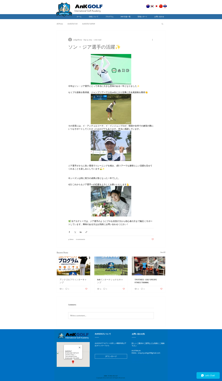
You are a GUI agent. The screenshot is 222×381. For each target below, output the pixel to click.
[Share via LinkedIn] (81, 232)
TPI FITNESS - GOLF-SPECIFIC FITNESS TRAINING (146, 281)
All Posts (60, 24)
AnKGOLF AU (73, 24)
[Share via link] (86, 232)
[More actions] (152, 39)
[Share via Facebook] (69, 232)
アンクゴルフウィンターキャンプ (73, 281)
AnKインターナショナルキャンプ (110, 281)
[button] (125, 16)
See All (162, 252)
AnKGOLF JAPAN (88, 24)
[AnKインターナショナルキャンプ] (111, 266)
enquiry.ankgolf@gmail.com (149, 353)
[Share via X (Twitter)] (75, 232)
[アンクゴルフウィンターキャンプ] (73, 266)
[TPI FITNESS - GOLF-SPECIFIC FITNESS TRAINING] (148, 266)
